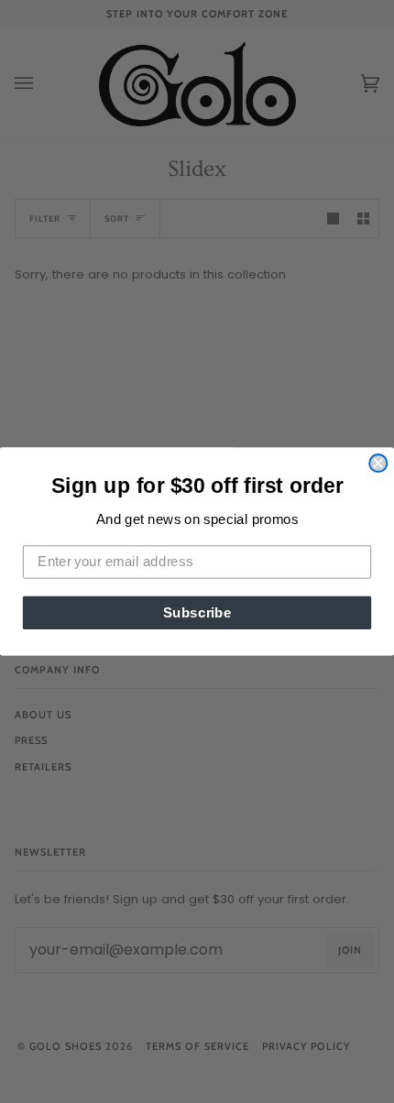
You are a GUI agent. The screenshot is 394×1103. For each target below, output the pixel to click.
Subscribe (197, 612)
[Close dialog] (378, 463)
